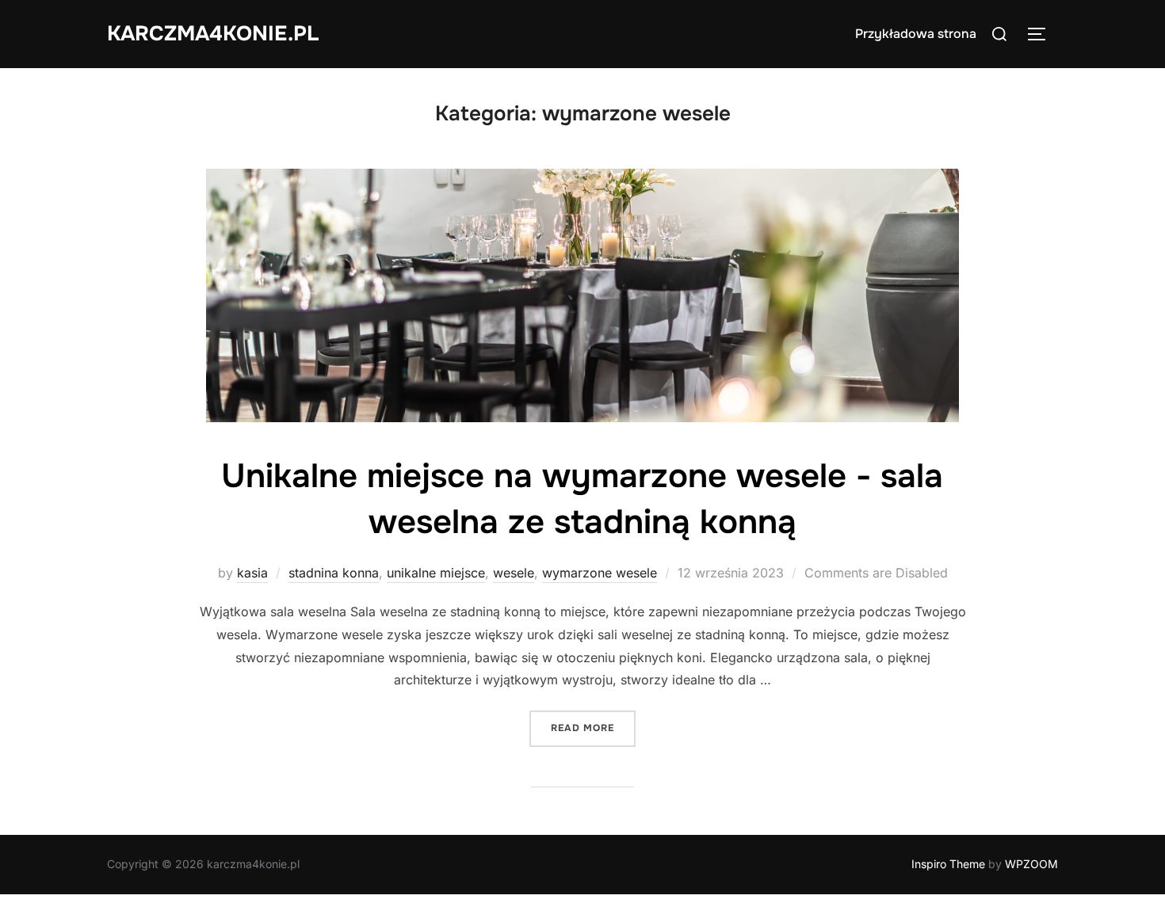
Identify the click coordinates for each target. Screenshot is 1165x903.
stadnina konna (333, 573)
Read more (593, 727)
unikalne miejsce (436, 573)
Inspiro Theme (948, 864)
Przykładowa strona (915, 33)
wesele (513, 573)
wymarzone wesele (599, 573)
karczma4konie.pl (213, 34)
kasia (252, 573)
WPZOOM (1031, 864)
